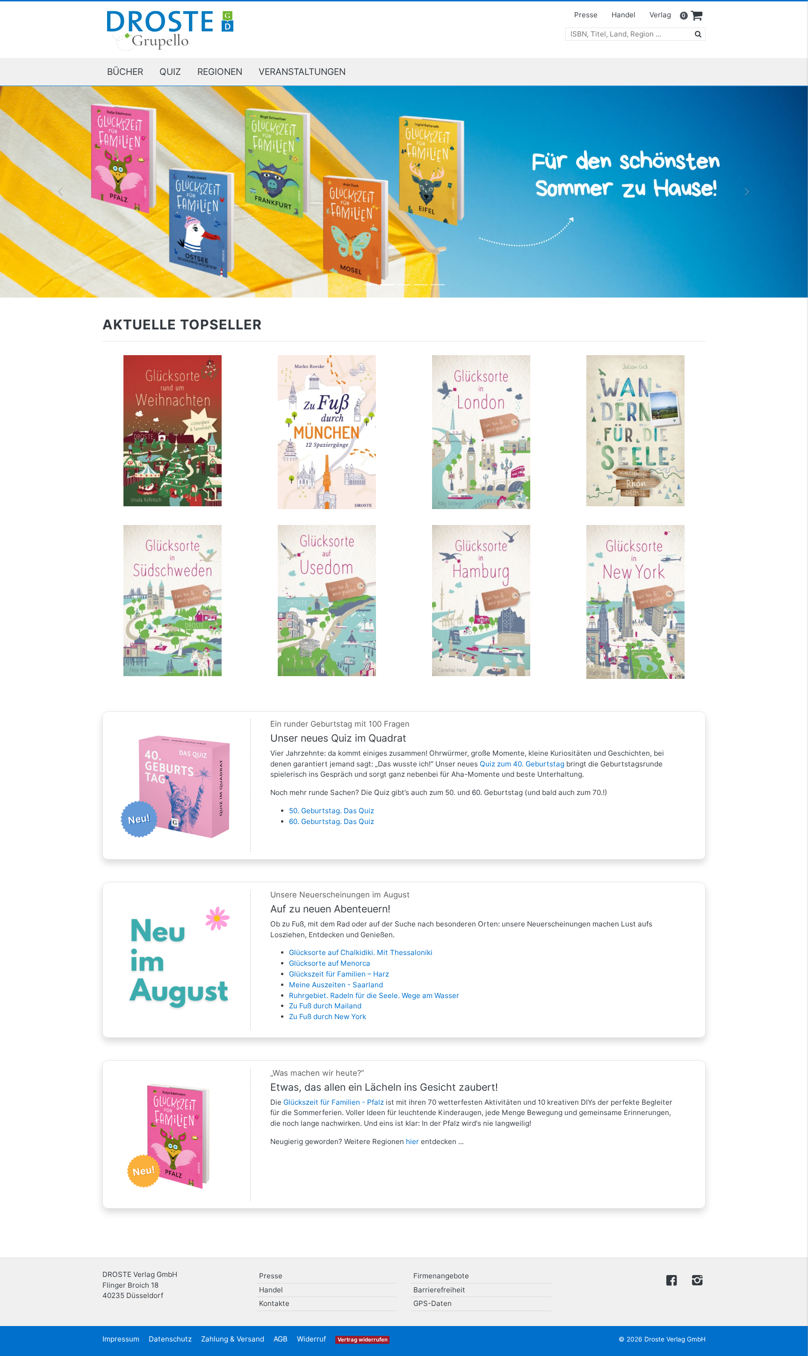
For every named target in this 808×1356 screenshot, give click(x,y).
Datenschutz (170, 1338)
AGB (281, 1338)
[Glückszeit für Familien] (404, 192)
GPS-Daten (432, 1303)
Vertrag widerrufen (363, 1339)
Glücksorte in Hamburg (481, 549)
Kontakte (274, 1303)
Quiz (170, 71)
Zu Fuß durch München (326, 380)
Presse (586, 14)
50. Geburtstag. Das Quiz (331, 810)
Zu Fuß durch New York (327, 1016)
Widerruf (311, 1338)
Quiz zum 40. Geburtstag (522, 763)
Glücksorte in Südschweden (172, 549)
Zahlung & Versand (232, 1338)
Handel (623, 14)
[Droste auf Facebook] (671, 1279)
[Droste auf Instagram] (695, 1279)
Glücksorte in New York (635, 549)
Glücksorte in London (481, 380)
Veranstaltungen (302, 71)
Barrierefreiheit (439, 1289)
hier (412, 1141)
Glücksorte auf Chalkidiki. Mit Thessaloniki (361, 952)
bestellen (176, 456)
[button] (60, 192)
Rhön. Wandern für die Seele (635, 380)
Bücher (125, 71)
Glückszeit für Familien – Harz (339, 974)
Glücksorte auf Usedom (327, 549)
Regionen (219, 71)
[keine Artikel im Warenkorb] (697, 16)
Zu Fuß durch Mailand (325, 1005)
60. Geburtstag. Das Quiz (331, 821)
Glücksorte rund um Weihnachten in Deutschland (172, 384)
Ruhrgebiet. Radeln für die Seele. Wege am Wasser (374, 995)
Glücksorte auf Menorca (329, 963)
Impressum (120, 1338)
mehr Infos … (176, 438)
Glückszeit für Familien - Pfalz (333, 1102)
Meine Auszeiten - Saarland (336, 984)
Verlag (660, 14)
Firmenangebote (441, 1275)
